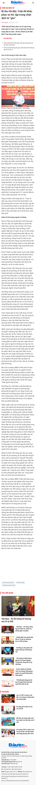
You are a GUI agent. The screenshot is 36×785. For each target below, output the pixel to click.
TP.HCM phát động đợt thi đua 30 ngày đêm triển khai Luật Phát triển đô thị (23, 682)
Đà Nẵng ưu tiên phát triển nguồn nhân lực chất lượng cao (23, 650)
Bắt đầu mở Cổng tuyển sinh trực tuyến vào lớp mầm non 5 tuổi (25, 720)
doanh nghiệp (16, 356)
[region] (18, 566)
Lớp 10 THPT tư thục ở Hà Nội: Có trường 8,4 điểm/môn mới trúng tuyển (25, 697)
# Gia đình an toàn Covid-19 (8, 585)
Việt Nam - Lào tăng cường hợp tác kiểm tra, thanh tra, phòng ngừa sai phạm (24, 629)
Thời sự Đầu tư (7, 8)
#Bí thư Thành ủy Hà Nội (8, 582)
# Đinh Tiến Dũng (20, 582)
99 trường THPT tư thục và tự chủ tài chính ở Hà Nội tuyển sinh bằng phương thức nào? (25, 731)
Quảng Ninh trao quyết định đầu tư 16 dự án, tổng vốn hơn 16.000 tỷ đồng (24, 639)
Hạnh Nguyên (4, 22)
